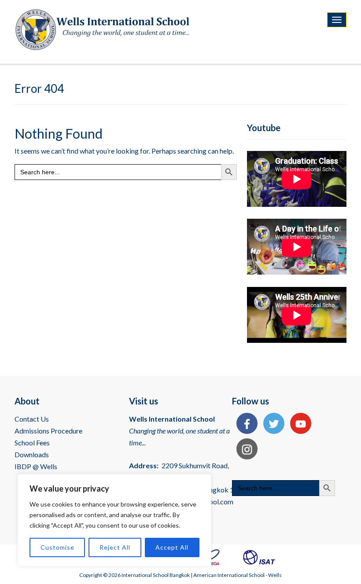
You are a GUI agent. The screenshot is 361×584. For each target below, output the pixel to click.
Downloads (32, 454)
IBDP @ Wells (36, 466)
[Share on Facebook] (245, 424)
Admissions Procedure (48, 430)
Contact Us (32, 419)
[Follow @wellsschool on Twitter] (271, 424)
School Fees (32, 442)
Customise (57, 547)
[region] (114, 520)
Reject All (114, 547)
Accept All (171, 547)
